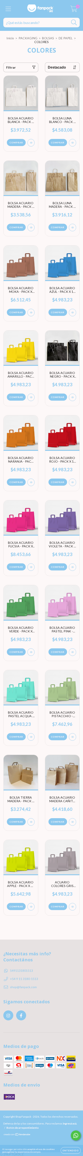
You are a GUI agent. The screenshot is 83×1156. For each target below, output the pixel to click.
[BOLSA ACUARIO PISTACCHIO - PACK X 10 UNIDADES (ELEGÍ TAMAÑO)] (72, 737)
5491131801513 (21, 970)
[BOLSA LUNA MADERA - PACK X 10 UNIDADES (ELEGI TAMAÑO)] (72, 227)
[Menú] (8, 8)
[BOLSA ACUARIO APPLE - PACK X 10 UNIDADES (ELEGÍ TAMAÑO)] (31, 907)
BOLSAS (48, 38)
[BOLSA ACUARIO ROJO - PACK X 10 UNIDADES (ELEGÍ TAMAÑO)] (72, 482)
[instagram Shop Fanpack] (8, 1015)
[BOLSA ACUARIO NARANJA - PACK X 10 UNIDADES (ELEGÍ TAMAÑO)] (31, 482)
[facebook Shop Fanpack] (21, 1015)
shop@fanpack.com (23, 987)
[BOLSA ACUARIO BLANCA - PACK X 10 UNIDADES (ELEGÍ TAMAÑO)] (31, 142)
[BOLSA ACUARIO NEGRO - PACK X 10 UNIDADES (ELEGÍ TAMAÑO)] (72, 397)
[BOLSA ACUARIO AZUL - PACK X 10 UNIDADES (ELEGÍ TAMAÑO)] (72, 312)
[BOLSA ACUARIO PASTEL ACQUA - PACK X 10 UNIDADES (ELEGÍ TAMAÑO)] (31, 737)
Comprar (16, 142)
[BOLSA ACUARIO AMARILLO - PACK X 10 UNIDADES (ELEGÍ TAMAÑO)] (31, 397)
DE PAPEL (66, 38)
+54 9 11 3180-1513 (24, 979)
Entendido (71, 1150)
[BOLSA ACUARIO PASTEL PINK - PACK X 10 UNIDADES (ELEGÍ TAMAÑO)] (72, 652)
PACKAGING (28, 38)
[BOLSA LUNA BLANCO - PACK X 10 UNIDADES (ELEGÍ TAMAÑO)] (72, 142)
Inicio (10, 38)
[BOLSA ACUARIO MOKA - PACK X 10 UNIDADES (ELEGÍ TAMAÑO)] (31, 312)
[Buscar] (74, 22)
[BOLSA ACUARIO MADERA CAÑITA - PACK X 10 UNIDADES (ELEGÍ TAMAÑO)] (72, 822)
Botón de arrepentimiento (22, 1127)
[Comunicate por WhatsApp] (76, 1135)
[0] (73, 10)
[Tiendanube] (17, 1135)
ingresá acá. (70, 1123)
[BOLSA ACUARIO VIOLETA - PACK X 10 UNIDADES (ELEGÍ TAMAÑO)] (72, 567)
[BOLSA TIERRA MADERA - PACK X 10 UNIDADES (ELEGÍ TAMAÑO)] (31, 822)
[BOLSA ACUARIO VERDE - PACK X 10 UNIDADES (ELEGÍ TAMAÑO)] (31, 652)
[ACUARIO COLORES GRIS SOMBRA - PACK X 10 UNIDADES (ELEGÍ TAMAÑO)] (72, 907)
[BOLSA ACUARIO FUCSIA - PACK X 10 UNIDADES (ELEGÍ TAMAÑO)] (31, 567)
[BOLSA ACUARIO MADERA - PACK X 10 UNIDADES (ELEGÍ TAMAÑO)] (31, 227)
